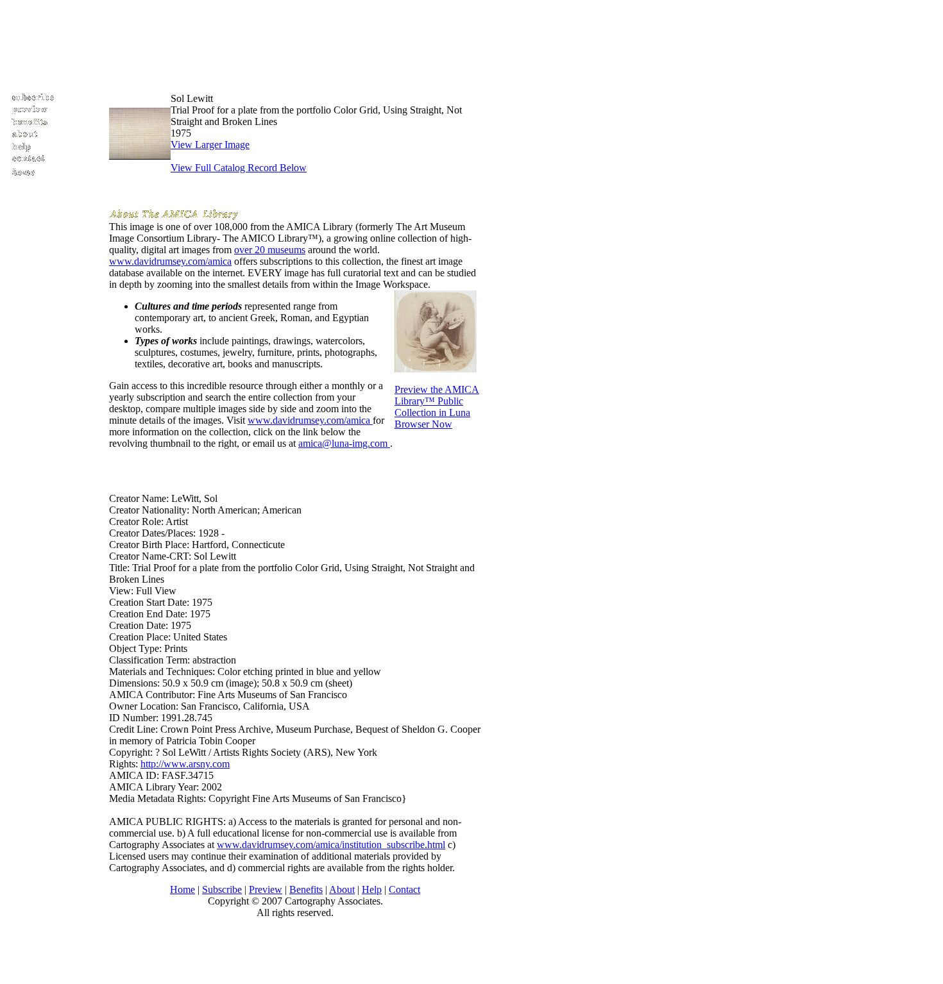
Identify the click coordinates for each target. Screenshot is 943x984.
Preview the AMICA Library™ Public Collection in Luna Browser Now (437, 406)
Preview (265, 889)
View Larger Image (210, 144)
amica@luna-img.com (344, 443)
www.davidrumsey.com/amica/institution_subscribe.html (331, 844)
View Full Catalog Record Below (239, 167)
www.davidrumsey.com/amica (170, 261)
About (342, 889)
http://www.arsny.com (185, 763)
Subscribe (222, 889)
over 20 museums (269, 249)
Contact (404, 889)
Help (372, 889)
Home (182, 889)
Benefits (306, 889)
